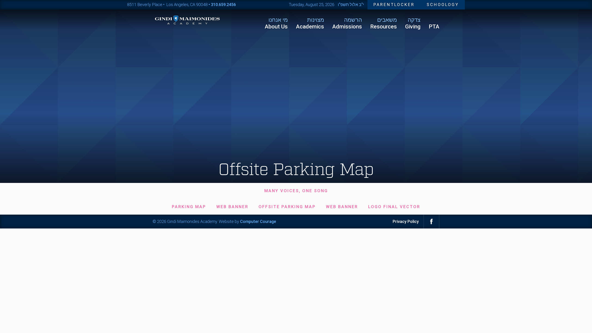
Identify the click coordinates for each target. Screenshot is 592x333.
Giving (412, 23)
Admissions (347, 23)
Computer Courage (258, 221)
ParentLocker (394, 4)
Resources (383, 23)
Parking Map (189, 206)
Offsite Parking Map (287, 206)
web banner (232, 206)
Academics (310, 23)
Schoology (443, 4)
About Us (276, 23)
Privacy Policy (406, 221)
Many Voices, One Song (296, 190)
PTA (434, 26)
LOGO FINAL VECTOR (394, 206)
